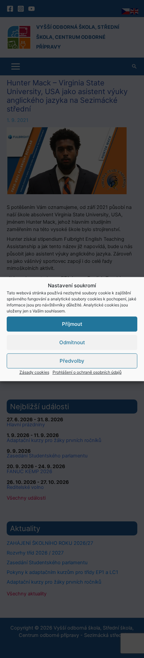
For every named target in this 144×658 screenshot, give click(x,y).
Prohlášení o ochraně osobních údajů (87, 372)
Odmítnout (72, 342)
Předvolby (72, 361)
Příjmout (72, 324)
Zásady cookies (34, 372)
